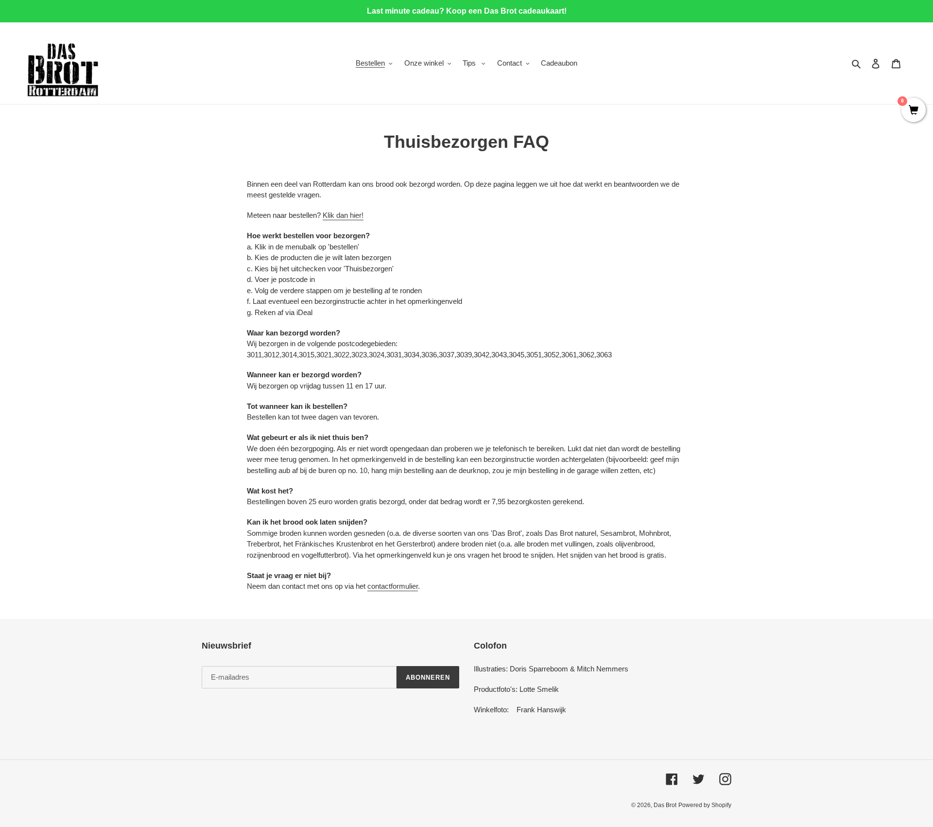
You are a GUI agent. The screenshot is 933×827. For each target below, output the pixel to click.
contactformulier (392, 586)
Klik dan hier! (343, 215)
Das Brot (665, 805)
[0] (913, 111)
